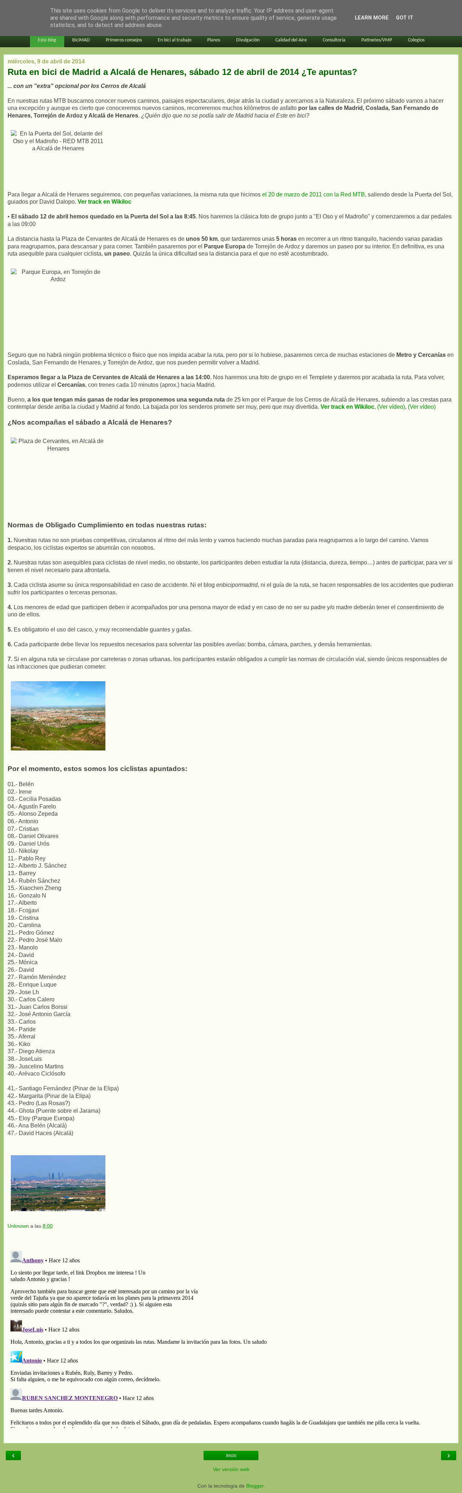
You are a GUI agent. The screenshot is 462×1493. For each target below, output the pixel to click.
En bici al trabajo (174, 40)
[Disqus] (231, 1338)
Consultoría (334, 40)
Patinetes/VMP (376, 40)
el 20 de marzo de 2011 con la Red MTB (313, 194)
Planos (213, 40)
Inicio (231, 1455)
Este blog (47, 40)
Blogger (254, 1486)
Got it (404, 18)
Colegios (416, 40)
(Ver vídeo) (391, 407)
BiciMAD (81, 40)
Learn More (372, 18)
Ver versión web (231, 1469)
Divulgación (248, 40)
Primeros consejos (124, 40)
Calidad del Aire (291, 40)
